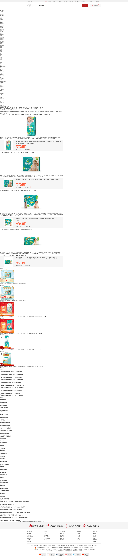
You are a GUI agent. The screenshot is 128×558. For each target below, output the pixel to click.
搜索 (85, 5)
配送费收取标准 (47, 538)
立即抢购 (2, 285)
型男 (1, 58)
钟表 (1, 97)
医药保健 (2, 96)
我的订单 (54, 1)
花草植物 (2, 39)
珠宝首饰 (2, 98)
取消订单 (78, 539)
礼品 (1, 85)
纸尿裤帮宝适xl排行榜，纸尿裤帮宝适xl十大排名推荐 (12, 515)
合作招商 (45, 545)
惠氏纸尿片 (2, 450)
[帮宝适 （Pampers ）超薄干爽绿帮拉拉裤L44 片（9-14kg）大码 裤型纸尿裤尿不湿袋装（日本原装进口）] (31, 125)
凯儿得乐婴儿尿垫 (4, 482)
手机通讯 (2, 100)
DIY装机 (94, 535)
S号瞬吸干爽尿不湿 (4, 491)
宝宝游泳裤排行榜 (4, 417)
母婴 (1, 88)
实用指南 (2, 10)
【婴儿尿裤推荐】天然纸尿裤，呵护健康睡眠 (10, 382)
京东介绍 (2, 105)
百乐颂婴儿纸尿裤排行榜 (5, 436)
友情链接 (63, 545)
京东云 (69, 551)
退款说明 (78, 536)
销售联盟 (67, 545)
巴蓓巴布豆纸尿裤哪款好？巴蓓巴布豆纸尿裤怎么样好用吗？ (14, 517)
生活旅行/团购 (30, 536)
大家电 (28, 539)
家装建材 (2, 82)
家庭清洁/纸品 (3, 81)
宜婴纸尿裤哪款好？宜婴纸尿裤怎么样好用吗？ (11, 509)
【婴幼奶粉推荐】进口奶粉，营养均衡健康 (10, 393)
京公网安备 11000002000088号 (42, 547)
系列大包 (2, 477)
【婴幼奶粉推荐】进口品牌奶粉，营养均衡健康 (11, 371)
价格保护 (78, 535)
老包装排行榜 (3, 438)
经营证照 (80, 550)
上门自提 (45, 533)
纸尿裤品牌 (2, 493)
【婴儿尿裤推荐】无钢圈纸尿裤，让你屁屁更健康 (11, 374)
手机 (1, 49)
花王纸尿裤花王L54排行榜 (6, 430)
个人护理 (2, 75)
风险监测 (76, 545)
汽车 (1, 61)
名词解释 (2, 13)
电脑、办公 (2, 73)
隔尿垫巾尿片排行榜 (4, 433)
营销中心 (54, 545)
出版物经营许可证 (55, 549)
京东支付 (65, 551)
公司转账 (62, 539)
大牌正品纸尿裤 (3, 461)
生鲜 (1, 90)
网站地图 (40, 521)
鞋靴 (1, 94)
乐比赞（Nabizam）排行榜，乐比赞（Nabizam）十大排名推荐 (14, 501)
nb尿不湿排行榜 (4, 420)
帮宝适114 (2, 485)
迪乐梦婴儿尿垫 (3, 402)
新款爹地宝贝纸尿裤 (4, 499)
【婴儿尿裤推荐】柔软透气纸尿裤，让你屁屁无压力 (12, 395)
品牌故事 (2, 17)
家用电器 (2, 69)
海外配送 (45, 539)
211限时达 (46, 535)
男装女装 (2, 30)
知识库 (35, 521)
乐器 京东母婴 (3, 66)
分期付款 (62, 536)
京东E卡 (94, 538)
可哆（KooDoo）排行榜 (5, 428)
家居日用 (2, 78)
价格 (23, 521)
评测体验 (2, 19)
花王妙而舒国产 (3, 453)
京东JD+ (95, 541)
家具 (1, 79)
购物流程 (29, 533)
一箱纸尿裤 (2, 448)
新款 (43, 521)
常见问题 (2, 14)
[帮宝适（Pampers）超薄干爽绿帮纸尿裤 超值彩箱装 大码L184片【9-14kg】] (31, 201)
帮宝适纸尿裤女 (3, 469)
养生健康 (2, 27)
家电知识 (2, 22)
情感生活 (2, 35)
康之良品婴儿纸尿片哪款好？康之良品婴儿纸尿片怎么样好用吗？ (15, 512)
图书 (1, 101)
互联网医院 (2, 41)
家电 (1, 63)
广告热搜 (29, 521)
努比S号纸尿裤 (3, 442)
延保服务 (95, 536)
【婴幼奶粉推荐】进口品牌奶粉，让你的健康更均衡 (12, 385)
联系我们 (36, 545)
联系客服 (29, 541)
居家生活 (2, 25)
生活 (1, 50)
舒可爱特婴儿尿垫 (4, 408)
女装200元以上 (3, 474)
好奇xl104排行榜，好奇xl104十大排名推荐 (10, 520)
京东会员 (66, 1)
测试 (1, 104)
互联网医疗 (2, 42)
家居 (1, 62)
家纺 (1, 77)
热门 (1, 47)
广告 (1, 67)
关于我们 (31, 545)
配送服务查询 (46, 536)
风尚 (1, 51)
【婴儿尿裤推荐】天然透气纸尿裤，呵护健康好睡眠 (12, 387)
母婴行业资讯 (2, 102)
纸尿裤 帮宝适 (3, 445)
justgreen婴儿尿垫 (4, 464)
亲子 (1, 53)
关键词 (32, 521)
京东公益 (85, 545)
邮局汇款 (62, 538)
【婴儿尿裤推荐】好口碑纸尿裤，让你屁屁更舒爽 (11, 379)
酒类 (1, 83)
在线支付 (62, 535)
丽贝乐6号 (2, 456)
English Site (90, 545)
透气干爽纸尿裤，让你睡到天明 (7, 504)
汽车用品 (2, 89)
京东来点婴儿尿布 (4, 410)
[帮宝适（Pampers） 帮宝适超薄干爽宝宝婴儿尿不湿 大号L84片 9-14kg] (31, 163)
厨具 (1, 70)
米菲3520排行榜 (4, 414)
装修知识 (2, 26)
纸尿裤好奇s (3, 472)
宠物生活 (2, 71)
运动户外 (2, 33)
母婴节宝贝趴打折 (4, 488)
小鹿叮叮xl (2, 496)
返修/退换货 (79, 538)
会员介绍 (29, 535)
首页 (5, 106)
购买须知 (2, 15)
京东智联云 (20, 521)
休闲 (1, 65)
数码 (1, 54)
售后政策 (78, 533)
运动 (1, 59)
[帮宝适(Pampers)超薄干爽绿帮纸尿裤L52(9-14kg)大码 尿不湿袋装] (31, 240)
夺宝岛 (94, 533)
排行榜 (25, 521)
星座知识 (2, 37)
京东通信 (95, 539)
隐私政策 (81, 545)
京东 (37, 6)
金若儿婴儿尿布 (3, 405)
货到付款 (62, 533)
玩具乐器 (2, 93)
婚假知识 (2, 38)
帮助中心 (2, 21)
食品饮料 (2, 92)
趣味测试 (2, 45)
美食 (1, 55)
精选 (1, 46)
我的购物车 (96, 5)
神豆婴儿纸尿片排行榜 (5, 422)
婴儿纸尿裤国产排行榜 (5, 425)
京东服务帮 (2, 34)
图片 (38, 521)
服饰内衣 (2, 74)
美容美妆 (2, 23)
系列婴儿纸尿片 (3, 480)
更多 (1, 18)
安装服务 (2, 11)
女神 (1, 57)
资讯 (1, 43)
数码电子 (2, 31)
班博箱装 (2, 466)
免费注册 (49, 1)
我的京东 (59, 1)
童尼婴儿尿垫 (3, 399)
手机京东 (77, 1)
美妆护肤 (2, 86)
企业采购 (71, 1)
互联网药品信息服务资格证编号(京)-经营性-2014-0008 (70, 547)
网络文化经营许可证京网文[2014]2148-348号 (69, 549)
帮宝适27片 (2, 458)
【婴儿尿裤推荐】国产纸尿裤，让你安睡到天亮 (11, 377)
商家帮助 (49, 545)
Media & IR (96, 545)
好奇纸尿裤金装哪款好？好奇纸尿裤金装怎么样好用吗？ (13, 507)
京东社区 (72, 545)
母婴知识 (2, 29)
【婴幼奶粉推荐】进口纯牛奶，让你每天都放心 (11, 390)
